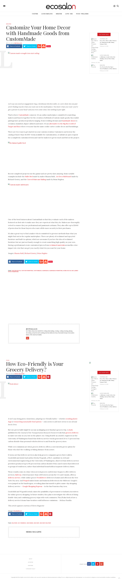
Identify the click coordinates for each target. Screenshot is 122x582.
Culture (35, 14)
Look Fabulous (46, 14)
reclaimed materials (57, 245)
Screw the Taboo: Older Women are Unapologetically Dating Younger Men (108, 42)
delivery (14, 523)
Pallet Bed (29, 177)
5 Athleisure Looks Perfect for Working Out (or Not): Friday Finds (107, 58)
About (30, 558)
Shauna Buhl (18, 253)
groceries (30, 523)
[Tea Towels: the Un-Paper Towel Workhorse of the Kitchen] (95, 67)
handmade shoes (68, 121)
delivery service (14, 478)
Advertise (30, 562)
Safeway (18, 475)
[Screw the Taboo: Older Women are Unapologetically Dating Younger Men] (95, 45)
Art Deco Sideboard (63, 177)
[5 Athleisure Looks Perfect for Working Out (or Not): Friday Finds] (95, 57)
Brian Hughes (42, 253)
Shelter (59, 14)
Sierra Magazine (19, 373)
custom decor (16, 270)
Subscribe (30, 565)
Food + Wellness (82, 14)
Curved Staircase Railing (36, 179)
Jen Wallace (18, 43)
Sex (107, 39)
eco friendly (22, 523)
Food (7, 360)
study (70, 430)
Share (15, 46)
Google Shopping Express (32, 486)
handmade (45, 270)
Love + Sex (69, 14)
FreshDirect (41, 478)
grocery (36, 523)
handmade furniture (56, 270)
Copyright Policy (30, 568)
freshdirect (17, 511)
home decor (67, 270)
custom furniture (27, 270)
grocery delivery (72, 433)
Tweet (31, 46)
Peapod (26, 481)
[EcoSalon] (15, 6)
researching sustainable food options (27, 422)
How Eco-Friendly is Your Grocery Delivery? (34, 366)
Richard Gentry (30, 253)
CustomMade (23, 115)
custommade (38, 270)
